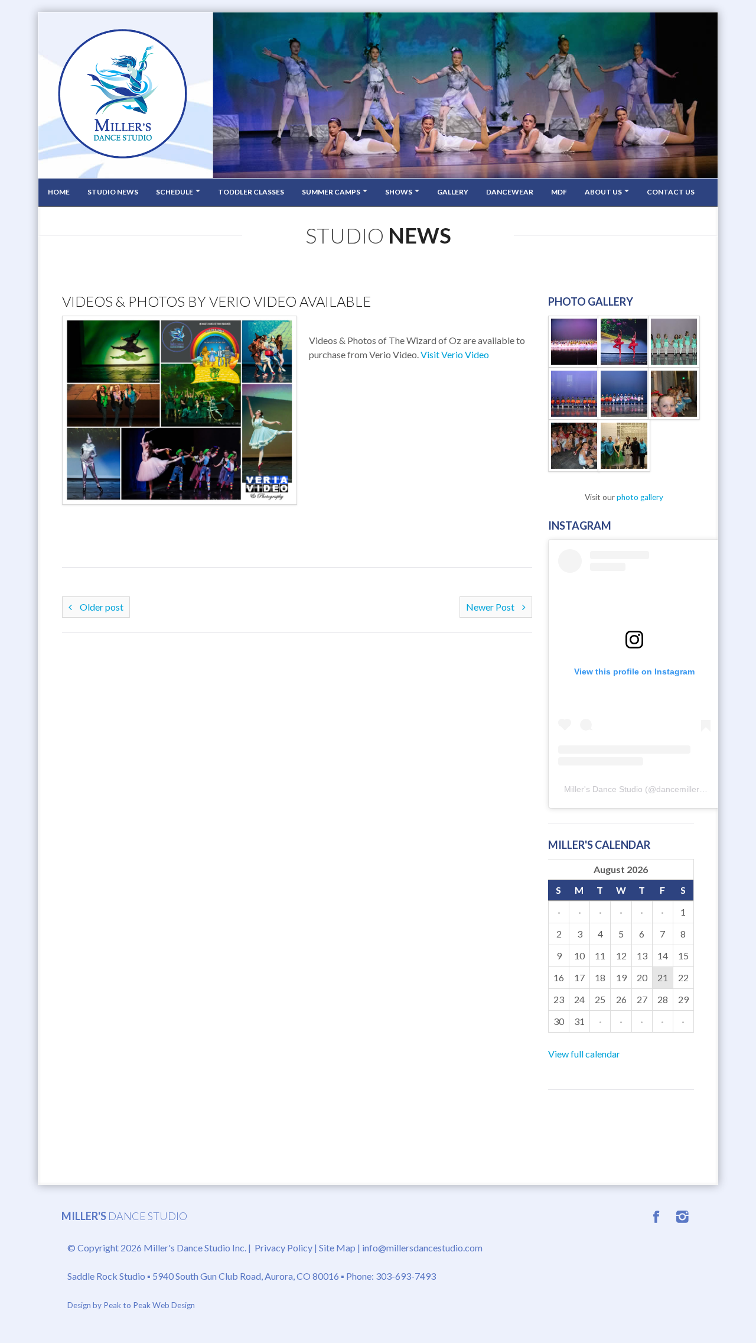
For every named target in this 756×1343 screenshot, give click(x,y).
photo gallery (640, 497)
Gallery (452, 191)
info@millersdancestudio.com (422, 1247)
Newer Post (491, 606)
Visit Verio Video (455, 354)
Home (59, 191)
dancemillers (679, 789)
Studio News (112, 191)
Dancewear (509, 191)
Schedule (175, 191)
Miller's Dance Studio (603, 789)
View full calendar (584, 1053)
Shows (399, 191)
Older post (100, 606)
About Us (604, 191)
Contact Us (671, 191)
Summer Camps (331, 191)
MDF (559, 191)
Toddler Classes (251, 191)
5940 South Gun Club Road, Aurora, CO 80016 (245, 1276)
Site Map (337, 1247)
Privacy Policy (283, 1247)
